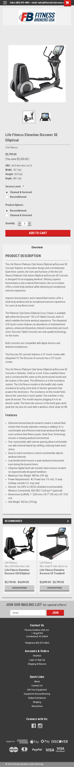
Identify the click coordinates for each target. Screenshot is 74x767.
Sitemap (39, 764)
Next (68, 73)
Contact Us (37, 685)
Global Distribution (37, 698)
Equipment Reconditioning (37, 694)
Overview (37, 247)
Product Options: (14, 204)
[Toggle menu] (5, 5)
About (37, 681)
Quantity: (10, 223)
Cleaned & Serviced (21, 192)
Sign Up (54, 8)
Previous (5, 73)
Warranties (37, 706)
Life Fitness (11, 562)
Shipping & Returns (37, 664)
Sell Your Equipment (37, 690)
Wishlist (37, 656)
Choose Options (19, 588)
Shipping (37, 702)
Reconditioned (18, 196)
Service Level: (14, 186)
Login (44, 8)
